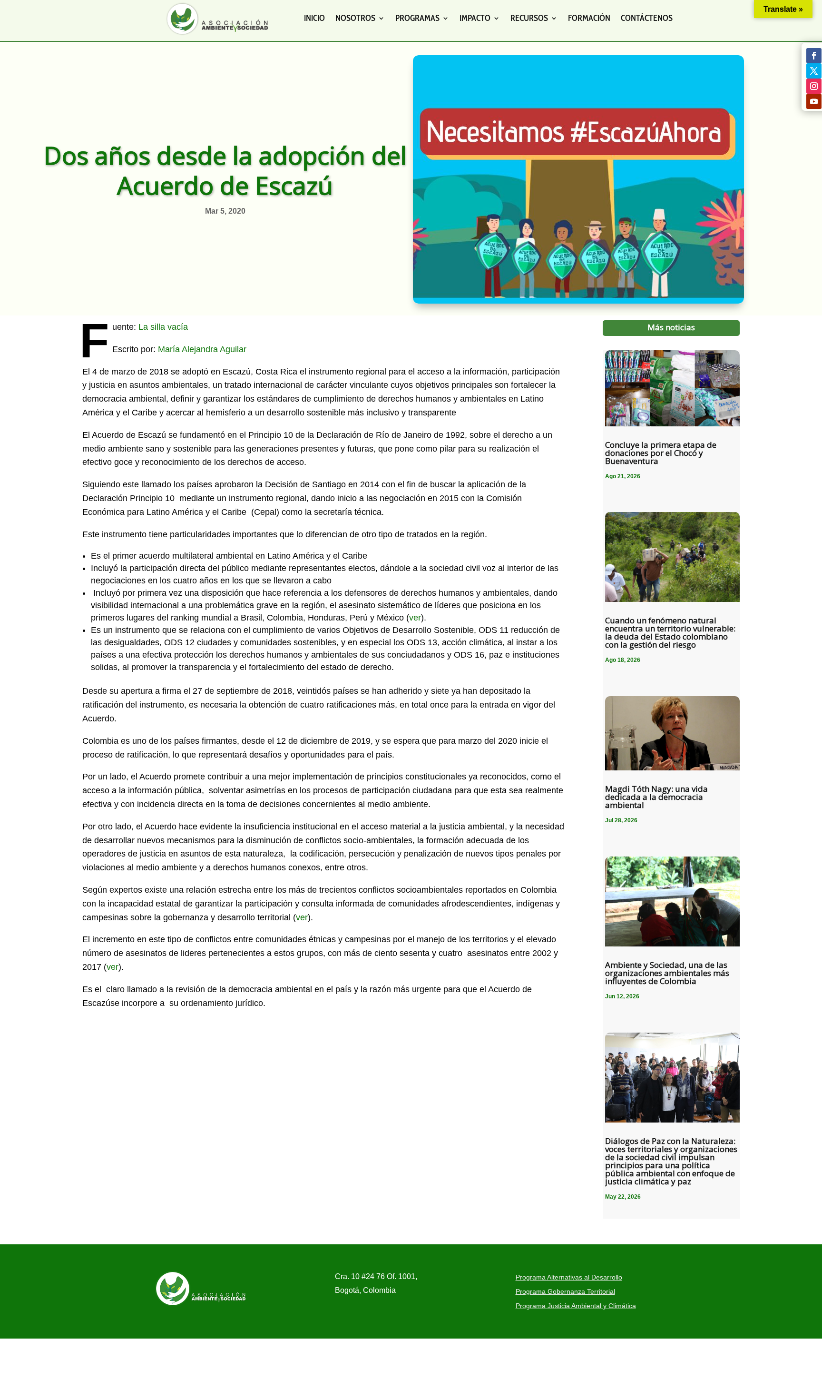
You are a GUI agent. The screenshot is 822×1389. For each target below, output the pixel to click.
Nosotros (355, 18)
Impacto (475, 18)
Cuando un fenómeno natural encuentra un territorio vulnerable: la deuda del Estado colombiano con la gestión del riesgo (670, 632)
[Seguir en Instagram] (814, 86)
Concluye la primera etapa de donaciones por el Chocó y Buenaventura (660, 452)
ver (415, 617)
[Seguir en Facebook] (814, 55)
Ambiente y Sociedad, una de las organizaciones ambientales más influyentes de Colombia (667, 972)
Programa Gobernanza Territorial (565, 1291)
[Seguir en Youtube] (814, 101)
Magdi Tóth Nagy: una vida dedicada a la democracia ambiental (656, 796)
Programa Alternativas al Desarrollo (569, 1277)
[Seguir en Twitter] (814, 71)
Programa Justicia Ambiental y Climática (576, 1306)
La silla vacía (163, 327)
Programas (417, 18)
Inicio (314, 18)
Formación (589, 18)
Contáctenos (647, 18)
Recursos (529, 18)
